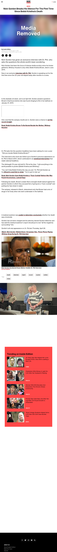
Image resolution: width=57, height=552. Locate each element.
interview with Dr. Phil (23, 73)
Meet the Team (8, 549)
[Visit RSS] (34, 540)
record (31, 275)
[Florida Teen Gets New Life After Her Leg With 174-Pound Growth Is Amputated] (28, 403)
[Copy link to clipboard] (10, 55)
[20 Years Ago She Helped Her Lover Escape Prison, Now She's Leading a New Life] (28, 362)
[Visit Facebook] (22, 540)
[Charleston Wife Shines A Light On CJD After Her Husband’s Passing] (28, 375)
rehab (8, 278)
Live (54, 2)
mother (46, 275)
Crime (27, 366)
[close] (55, 284)
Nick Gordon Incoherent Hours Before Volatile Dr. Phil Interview (21, 268)
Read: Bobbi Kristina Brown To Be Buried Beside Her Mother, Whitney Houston (25, 126)
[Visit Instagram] (28, 540)
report (23, 275)
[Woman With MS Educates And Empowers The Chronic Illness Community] (28, 389)
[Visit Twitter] (25, 540)
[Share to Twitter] (6, 55)
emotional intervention (42, 159)
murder (38, 275)
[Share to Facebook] (2, 55)
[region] (28, 251)
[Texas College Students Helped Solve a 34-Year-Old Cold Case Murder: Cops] (28, 417)
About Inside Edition (10, 547)
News (28, 6)
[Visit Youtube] (31, 540)
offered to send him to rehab (14, 172)
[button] (28, 251)
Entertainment (5, 269)
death (8, 275)
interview (16, 275)
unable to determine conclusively (30, 215)
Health (28, 380)
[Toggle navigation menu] (2, 1)
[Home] (28, 1)
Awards (6, 551)
